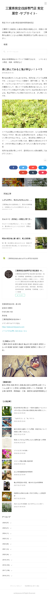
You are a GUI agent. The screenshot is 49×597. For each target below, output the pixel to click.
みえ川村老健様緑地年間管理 (23, 472)
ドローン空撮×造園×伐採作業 (23, 461)
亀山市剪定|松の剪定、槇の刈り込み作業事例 (28, 482)
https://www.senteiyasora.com (13, 327)
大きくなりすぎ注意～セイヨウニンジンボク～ (29, 504)
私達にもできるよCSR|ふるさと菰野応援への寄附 (30, 440)
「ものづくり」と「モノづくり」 (24, 418)
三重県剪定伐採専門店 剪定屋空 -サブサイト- (25, 11)
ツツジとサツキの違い (21, 450)
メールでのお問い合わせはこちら (14, 331)
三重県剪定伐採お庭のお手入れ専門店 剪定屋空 (23, 258)
